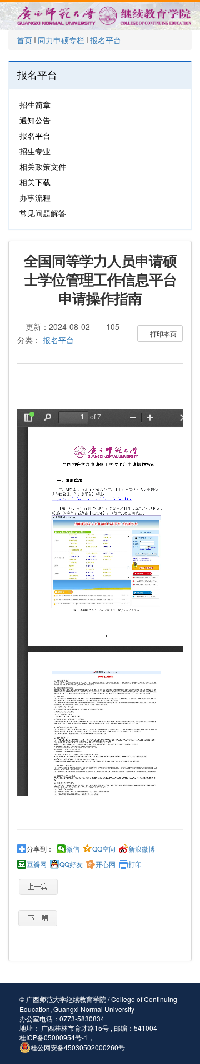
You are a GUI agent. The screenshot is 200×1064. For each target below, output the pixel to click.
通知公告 (35, 120)
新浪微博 (141, 848)
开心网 (106, 864)
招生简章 (35, 104)
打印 (135, 864)
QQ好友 (71, 864)
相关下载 (35, 182)
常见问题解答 (42, 213)
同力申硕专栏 (61, 39)
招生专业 (35, 151)
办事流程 (35, 197)
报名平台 (105, 39)
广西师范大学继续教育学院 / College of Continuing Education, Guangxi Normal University (98, 1003)
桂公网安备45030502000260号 (78, 1047)
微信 (72, 848)
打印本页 (162, 333)
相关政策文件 (42, 166)
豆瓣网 (37, 864)
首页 (24, 39)
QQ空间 (104, 848)
